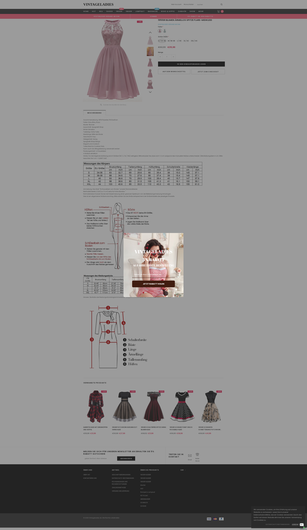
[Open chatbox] (301, 525)
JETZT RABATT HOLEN (153, 283)
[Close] (180, 236)
